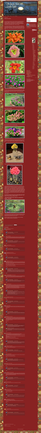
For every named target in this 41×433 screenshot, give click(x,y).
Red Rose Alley (7, 316)
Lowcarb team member (8, 399)
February (34, 64)
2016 (33, 67)
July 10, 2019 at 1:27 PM (16, 385)
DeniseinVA (7, 363)
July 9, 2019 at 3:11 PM (16, 377)
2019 (33, 49)
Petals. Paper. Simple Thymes (29, 76)
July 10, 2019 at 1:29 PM (16, 394)
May (33, 62)
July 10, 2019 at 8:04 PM (12, 399)
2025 (33, 45)
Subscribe (28, 18)
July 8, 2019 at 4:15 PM (16, 311)
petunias (10, 225)
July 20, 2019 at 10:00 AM (16, 412)
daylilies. (6, 225)
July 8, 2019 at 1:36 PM (8, 305)
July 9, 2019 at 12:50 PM (10, 363)
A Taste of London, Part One (34, 58)
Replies (7, 267)
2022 (33, 47)
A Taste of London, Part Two (34, 57)
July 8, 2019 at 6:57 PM (10, 316)
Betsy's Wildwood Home (29, 72)
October (33, 51)
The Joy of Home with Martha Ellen (10, 232)
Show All (36, 77)
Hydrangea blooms (8, 225)
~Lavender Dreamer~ (8, 372)
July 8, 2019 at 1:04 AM (11, 252)
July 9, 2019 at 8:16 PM (9, 389)
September (34, 52)
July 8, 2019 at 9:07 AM (16, 290)
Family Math (28, 74)
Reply (6, 238)
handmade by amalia (7, 252)
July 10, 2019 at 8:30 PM (16, 404)
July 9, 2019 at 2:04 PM (12, 372)
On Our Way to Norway (34, 54)
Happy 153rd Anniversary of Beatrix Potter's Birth (34, 56)
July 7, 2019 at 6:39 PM (16, 232)
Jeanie (6, 389)
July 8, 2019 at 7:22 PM (16, 324)
